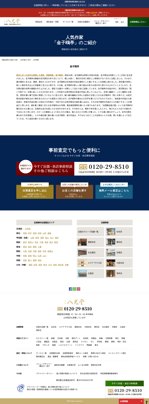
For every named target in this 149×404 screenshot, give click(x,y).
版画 (54, 345)
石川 (52, 238)
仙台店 (53, 327)
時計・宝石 (121, 342)
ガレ (92, 342)
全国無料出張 (54, 353)
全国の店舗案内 (84, 22)
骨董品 (93, 338)
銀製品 (46, 342)
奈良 (44, 251)
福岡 (30, 265)
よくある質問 (83, 365)
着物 (113, 342)
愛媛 (35, 260)
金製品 (54, 342)
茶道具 (85, 338)
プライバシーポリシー (45, 373)
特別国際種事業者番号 (109, 373)
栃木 (51, 242)
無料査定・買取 (52, 22)
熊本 (45, 265)
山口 (44, 256)
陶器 (123, 338)
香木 (117, 338)
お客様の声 (71, 365)
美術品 (75, 342)
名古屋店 (105, 327)
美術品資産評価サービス (70, 356)
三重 (39, 247)
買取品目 (38, 22)
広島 (39, 256)
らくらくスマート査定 (117, 353)
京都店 (114, 327)
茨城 (46, 242)
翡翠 (38, 345)
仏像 (68, 342)
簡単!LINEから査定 (98, 353)
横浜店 (96, 327)
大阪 (25, 251)
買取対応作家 (96, 365)
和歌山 (50, 251)
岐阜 (30, 247)
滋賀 (39, 251)
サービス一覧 (68, 22)
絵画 (53, 338)
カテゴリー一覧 (42, 338)
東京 (25, 242)
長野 (42, 238)
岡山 (35, 256)
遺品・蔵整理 (53, 356)
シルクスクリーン (65, 345)
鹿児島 (61, 265)
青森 (25, 233)
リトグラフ (79, 345)
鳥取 (25, 256)
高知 (39, 260)
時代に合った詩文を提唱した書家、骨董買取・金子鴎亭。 (40, 75)
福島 (49, 233)
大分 (50, 265)
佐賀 (35, 265)
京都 (35, 251)
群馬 (56, 242)
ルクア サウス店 (65, 327)
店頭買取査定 (68, 353)
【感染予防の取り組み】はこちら (74, 1)
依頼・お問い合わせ (91, 356)
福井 (57, 238)
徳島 (25, 260)
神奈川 (31, 242)
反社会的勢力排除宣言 (89, 373)
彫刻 (62, 342)
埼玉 (36, 242)
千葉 (41, 242)
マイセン (84, 342)
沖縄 (66, 265)
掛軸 (101, 338)
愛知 (25, 247)
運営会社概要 (59, 365)
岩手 (30, 233)
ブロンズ (45, 345)
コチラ (93, 13)
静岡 (35, 247)
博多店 (38, 330)
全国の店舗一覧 (42, 327)
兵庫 (30, 251)
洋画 (67, 338)
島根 (30, 256)
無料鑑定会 (40, 356)
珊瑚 (106, 342)
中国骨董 (108, 338)
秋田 (39, 233)
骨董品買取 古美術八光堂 (9, 60)
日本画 (60, 338)
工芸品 (38, 342)
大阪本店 (87, 327)
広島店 (122, 327)
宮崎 (55, 265)
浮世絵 (99, 342)
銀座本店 (78, 327)
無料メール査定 (82, 353)
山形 (44, 233)
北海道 (27, 229)
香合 (96, 345)
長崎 (40, 265)
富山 (47, 238)
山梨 (32, 238)
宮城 (35, 233)
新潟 (37, 238)
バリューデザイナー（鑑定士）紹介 (44, 365)
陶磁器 (89, 345)
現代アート (76, 338)
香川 (30, 260)
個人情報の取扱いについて (66, 373)
